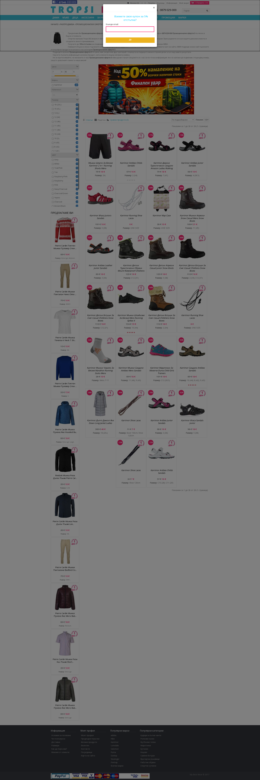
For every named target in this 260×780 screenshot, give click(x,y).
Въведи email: (112, 24)
